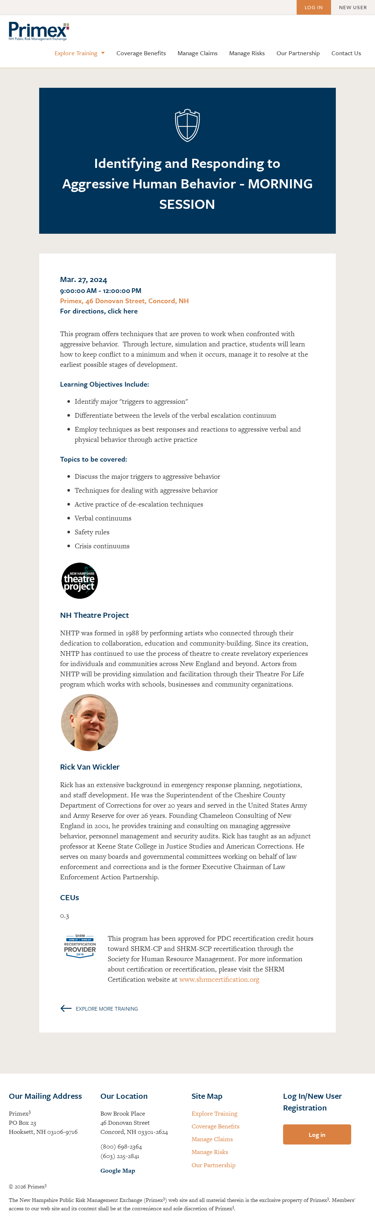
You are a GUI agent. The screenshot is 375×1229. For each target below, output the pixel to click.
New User (353, 7)
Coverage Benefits (141, 52)
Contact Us (346, 52)
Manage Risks (247, 52)
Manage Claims (198, 52)
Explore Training (76, 52)
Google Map (117, 1170)
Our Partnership (298, 52)
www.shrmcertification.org (219, 979)
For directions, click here (99, 311)
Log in (314, 7)
